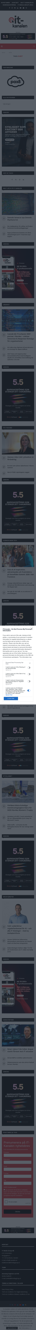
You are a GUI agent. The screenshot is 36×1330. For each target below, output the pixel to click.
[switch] (28, 668)
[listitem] (18, 663)
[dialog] (18, 665)
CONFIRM (10, 698)
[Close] (32, 629)
